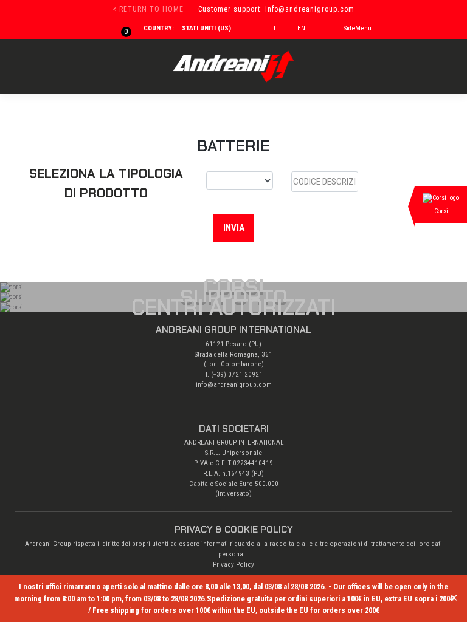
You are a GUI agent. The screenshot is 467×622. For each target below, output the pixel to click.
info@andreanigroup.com (234, 385)
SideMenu (358, 28)
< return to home (148, 9)
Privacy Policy (233, 565)
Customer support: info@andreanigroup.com (276, 9)
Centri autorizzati (233, 307)
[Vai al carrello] (119, 28)
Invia (233, 227)
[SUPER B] (239, 180)
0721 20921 (245, 374)
